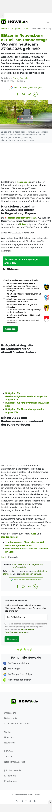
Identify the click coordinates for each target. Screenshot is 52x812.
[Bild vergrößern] (50, 102)
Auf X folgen (13, 668)
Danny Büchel (20, 78)
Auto (14, 564)
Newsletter (9, 742)
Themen (8, 756)
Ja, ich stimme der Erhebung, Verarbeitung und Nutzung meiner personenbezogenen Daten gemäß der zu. (26, 627)
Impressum (10, 712)
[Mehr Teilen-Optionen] (35, 94)
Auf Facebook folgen (18, 663)
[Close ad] (2, 15)
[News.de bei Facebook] (26, 800)
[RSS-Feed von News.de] (34, 800)
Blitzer (28, 564)
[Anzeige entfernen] (50, 802)
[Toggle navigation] (48, 22)
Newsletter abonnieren (19, 679)
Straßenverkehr (19, 567)
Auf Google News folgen (20, 674)
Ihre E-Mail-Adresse (11, 269)
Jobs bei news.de (12, 770)
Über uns (9, 737)
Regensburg (37, 564)
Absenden (10, 328)
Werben (8, 732)
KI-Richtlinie (10, 775)
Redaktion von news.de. (31, 574)
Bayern (20, 564)
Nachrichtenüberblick (15, 761)
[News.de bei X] (30, 800)
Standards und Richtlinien (17, 723)
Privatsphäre (10, 781)
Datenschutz (10, 718)
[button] (26, 87)
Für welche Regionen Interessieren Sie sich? (21, 280)
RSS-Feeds (9, 751)
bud (3, 557)
